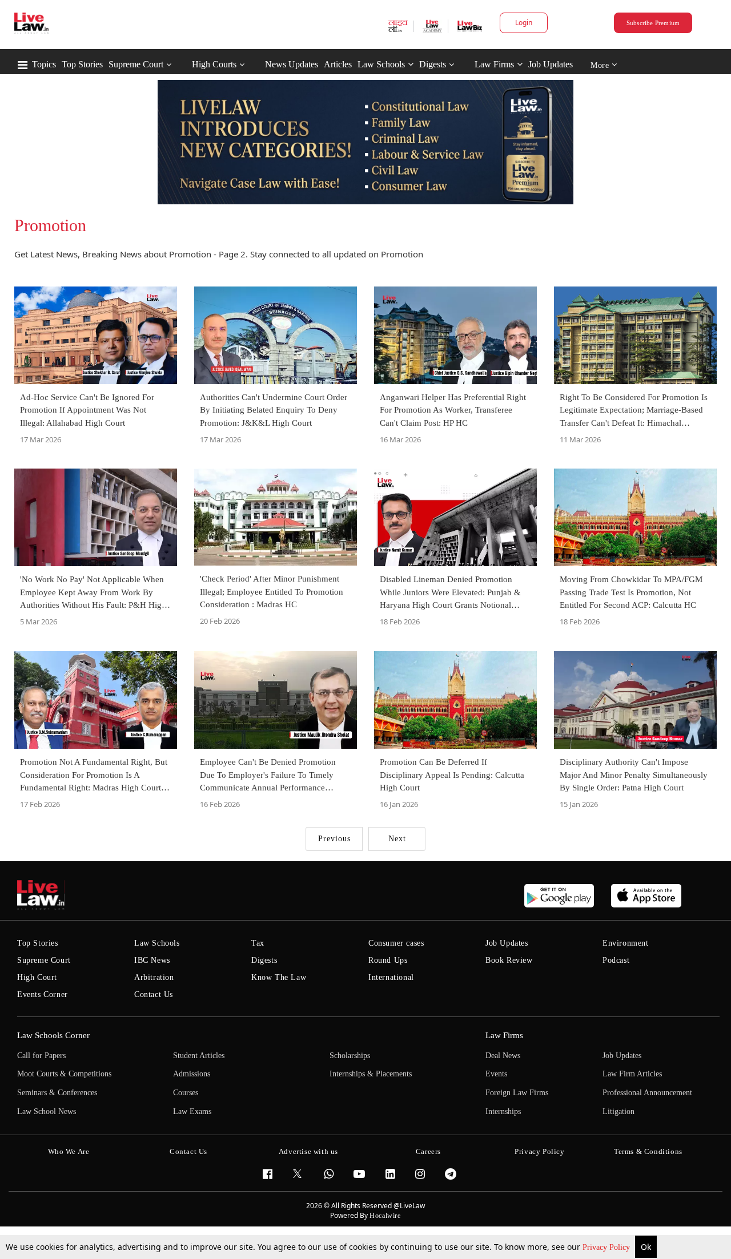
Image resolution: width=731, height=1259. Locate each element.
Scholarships (350, 1055)
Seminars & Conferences (57, 1092)
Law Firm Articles (632, 1074)
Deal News (502, 1055)
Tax (257, 943)
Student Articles (198, 1055)
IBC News (152, 960)
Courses (185, 1092)
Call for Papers (41, 1055)
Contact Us (153, 994)
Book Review (509, 960)
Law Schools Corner (53, 1035)
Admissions (191, 1074)
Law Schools (381, 64)
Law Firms (494, 64)
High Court (37, 977)
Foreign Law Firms (516, 1092)
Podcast (616, 960)
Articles (338, 64)
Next (397, 838)
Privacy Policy (607, 1247)
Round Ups (387, 960)
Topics (44, 64)
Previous (334, 838)
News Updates (291, 64)
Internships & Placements (371, 1074)
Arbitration (154, 977)
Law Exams (192, 1111)
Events (496, 1074)
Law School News (46, 1111)
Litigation (618, 1111)
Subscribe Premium (653, 22)
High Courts (214, 64)
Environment (626, 943)
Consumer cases (396, 943)
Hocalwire (384, 1216)
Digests (432, 64)
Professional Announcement (647, 1092)
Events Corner (42, 994)
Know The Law (278, 977)
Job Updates (550, 64)
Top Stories (82, 64)
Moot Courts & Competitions (64, 1074)
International (391, 977)
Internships (503, 1111)
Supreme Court (136, 64)
